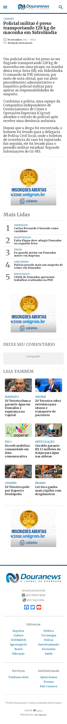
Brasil (18, 649)
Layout (28, 710)
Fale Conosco (48, 686)
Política (49, 630)
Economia (48, 649)
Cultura (18, 635)
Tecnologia (48, 635)
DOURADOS (18, 640)
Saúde (49, 653)
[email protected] (33, 590)
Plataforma (26, 714)
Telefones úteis (18, 677)
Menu (6, 7)
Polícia (48, 640)
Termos (48, 681)
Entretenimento (48, 644)
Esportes (18, 630)
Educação (18, 653)
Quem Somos (48, 677)
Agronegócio (18, 644)
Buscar (59, 7)
